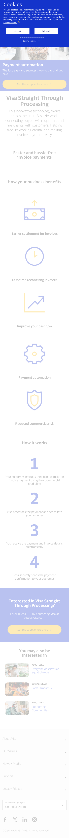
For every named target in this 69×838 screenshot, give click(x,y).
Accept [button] (18, 31)
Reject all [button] (46, 31)
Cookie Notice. (10, 22)
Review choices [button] (29, 40)
